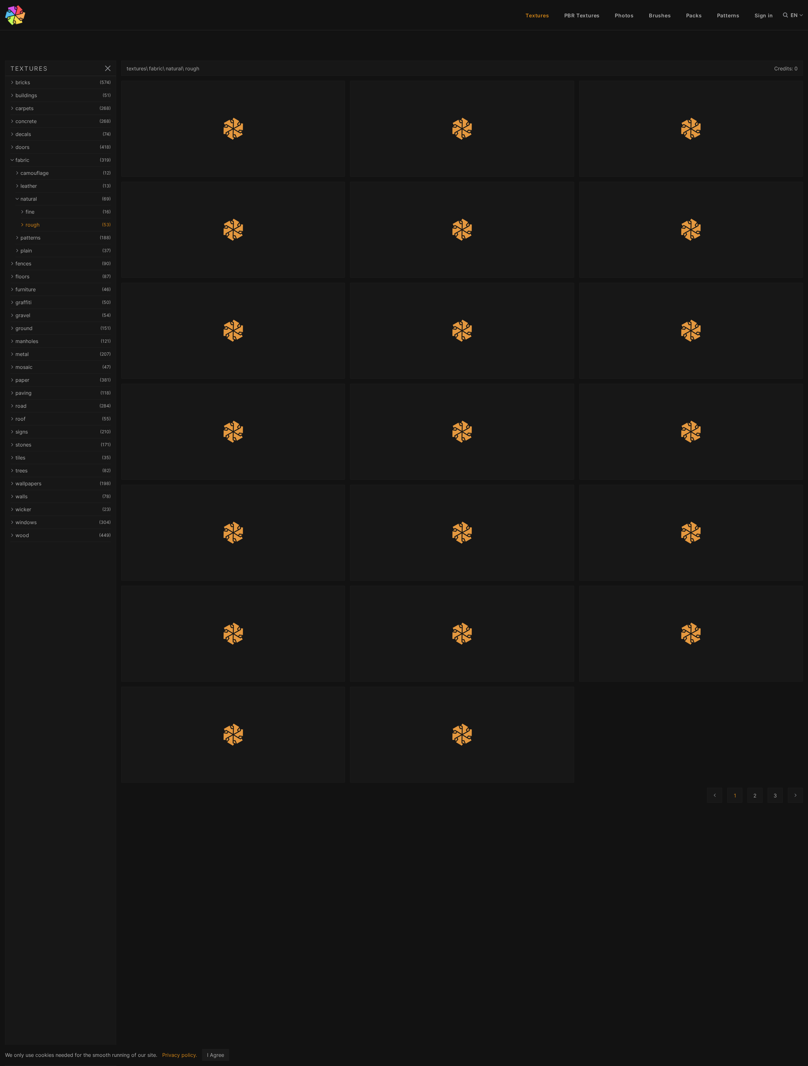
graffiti (63, 302)
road (63, 406)
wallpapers (63, 483)
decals (63, 134)
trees (63, 470)
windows (63, 522)
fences (63, 263)
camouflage (66, 173)
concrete (63, 121)
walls (63, 496)
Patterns (728, 15)
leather (66, 186)
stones (63, 444)
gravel (63, 315)
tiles (63, 457)
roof (63, 419)
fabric (63, 160)
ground (63, 328)
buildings (63, 95)
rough (68, 225)
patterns (66, 237)
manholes (63, 341)
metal (63, 354)
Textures (537, 15)
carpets (63, 108)
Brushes (660, 15)
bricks (63, 82)
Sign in (764, 15)
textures (136, 68)
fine (68, 212)
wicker (63, 509)
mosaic (63, 367)
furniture (63, 289)
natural (66, 199)
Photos (624, 15)
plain (66, 250)
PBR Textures (582, 15)
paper (63, 380)
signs (63, 432)
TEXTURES (29, 68)
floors (63, 276)
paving (63, 393)
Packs (694, 15)
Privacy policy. (179, 1055)
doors (63, 147)
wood (63, 535)
